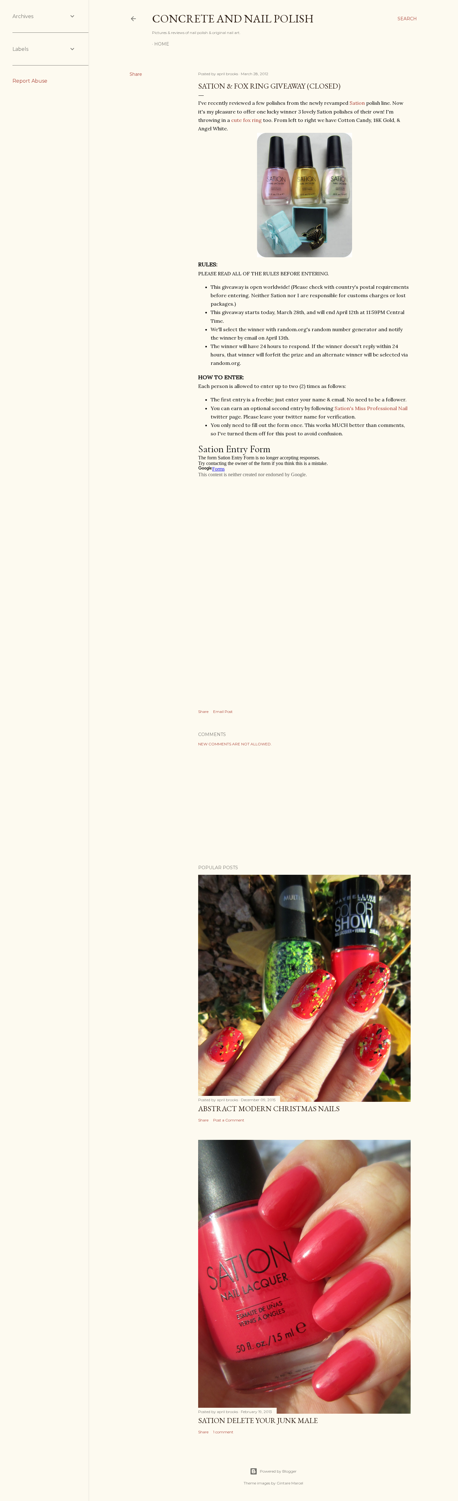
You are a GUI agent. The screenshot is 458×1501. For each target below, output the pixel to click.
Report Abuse (29, 81)
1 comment (223, 1432)
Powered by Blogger (278, 1471)
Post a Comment (228, 1120)
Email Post (223, 711)
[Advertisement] (304, 805)
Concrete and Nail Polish (233, 18)
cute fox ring (246, 120)
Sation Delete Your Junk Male (258, 1420)
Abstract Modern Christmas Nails (269, 1108)
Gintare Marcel (290, 1483)
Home (161, 44)
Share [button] (136, 74)
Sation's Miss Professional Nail (371, 408)
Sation (357, 103)
